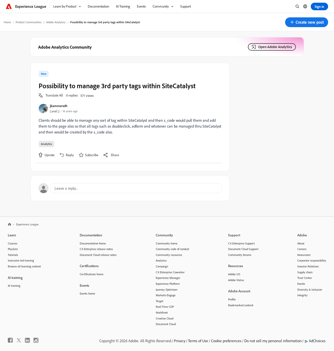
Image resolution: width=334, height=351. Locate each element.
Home (7, 22)
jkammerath (58, 106)
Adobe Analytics (56, 22)
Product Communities (29, 22)
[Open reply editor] (130, 188)
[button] (306, 22)
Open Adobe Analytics (275, 46)
